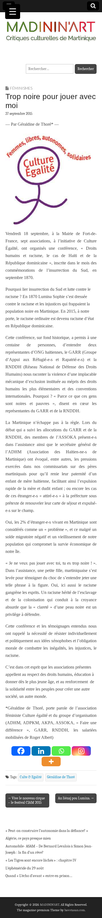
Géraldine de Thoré (61, 777)
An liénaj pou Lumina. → (76, 798)
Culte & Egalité (31, 777)
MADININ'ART (49, 905)
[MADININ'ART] (51, 28)
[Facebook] (20, 751)
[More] (51, 761)
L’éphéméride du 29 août (24, 868)
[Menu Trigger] (12, 11)
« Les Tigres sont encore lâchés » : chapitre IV (40, 860)
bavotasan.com (74, 910)
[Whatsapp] (61, 751)
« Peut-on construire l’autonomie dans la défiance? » (46, 830)
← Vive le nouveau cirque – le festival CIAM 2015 (26, 800)
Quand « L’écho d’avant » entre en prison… (38, 875)
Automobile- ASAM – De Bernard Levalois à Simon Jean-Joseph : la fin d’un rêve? (48, 849)
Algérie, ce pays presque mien (28, 838)
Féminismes (21, 88)
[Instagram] (81, 751)
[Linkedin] (41, 751)
